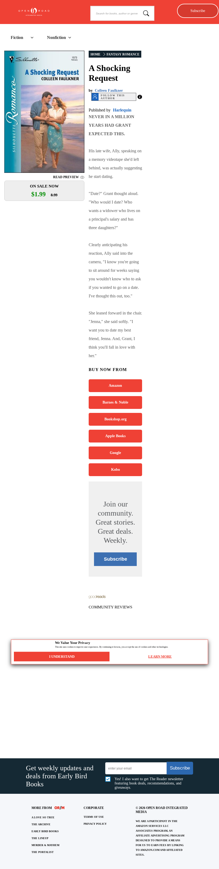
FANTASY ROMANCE (123, 54)
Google (115, 453)
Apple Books (115, 436)
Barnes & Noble (115, 402)
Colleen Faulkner (109, 91)
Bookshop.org (115, 419)
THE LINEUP (40, 838)
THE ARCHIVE (41, 824)
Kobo (115, 470)
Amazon (115, 386)
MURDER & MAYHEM (45, 845)
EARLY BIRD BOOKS (45, 831)
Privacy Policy (95, 823)
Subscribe (197, 11)
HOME (95, 54)
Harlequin (122, 110)
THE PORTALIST (43, 852)
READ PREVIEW (66, 177)
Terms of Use (94, 816)
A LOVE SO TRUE (43, 817)
